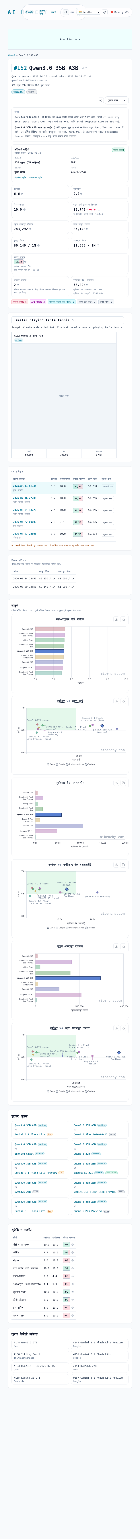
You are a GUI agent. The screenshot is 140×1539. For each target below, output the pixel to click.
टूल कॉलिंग (18, 1307)
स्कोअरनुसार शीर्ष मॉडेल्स (70, 619)
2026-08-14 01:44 (24, 486)
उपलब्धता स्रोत (35, 177)
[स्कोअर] (22, 194)
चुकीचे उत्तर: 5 (20, 302)
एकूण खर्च (77, 701)
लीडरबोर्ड (30, 12)
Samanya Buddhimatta (27, 1284)
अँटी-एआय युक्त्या (21, 1244)
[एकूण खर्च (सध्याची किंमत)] (99, 209)
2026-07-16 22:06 (24, 498)
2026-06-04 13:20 (24, 509)
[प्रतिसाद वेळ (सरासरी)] (87, 285)
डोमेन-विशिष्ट (19, 1276)
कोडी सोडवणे (19, 1299)
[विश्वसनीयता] (24, 209)
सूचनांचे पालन (19, 1291)
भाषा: (72, 12)
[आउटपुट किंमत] (98, 245)
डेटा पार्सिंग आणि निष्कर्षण (25, 1268)
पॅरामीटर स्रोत (20, 177)
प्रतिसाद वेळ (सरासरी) (83, 280)
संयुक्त (16, 1260)
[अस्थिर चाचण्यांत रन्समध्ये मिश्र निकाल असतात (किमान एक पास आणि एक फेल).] (18, 285)
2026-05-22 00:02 (24, 521)
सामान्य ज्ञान (18, 1315)
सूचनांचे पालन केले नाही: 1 (61, 302)
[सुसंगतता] (81, 194)
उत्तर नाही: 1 (106, 302)
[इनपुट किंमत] (38, 245)
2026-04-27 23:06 (24, 533)
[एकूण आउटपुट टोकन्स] (30, 229)
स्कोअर (17, 189)
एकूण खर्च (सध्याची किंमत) (85, 204)
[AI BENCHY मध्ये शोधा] (66, 12)
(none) (32, 92)
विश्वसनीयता (19, 204)
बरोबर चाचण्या (19, 257)
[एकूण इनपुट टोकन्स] (87, 229)
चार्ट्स (53, 12)
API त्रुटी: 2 (38, 302)
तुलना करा (42, 12)
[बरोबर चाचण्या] (25, 262)
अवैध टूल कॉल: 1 (87, 302)
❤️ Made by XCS (119, 12)
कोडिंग (16, 1252)
